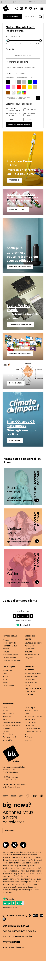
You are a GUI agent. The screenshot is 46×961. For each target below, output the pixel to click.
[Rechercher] (40, 16)
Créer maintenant (23, 202)
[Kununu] (23, 845)
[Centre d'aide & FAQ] (4, 915)
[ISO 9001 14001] (27, 796)
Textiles (6, 731)
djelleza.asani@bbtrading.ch (19, 542)
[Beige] (35, 87)
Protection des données (17, 937)
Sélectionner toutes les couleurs (19, 78)
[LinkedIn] (6, 845)
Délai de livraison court (14, 110)
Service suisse (7, 2)
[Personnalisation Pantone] (24, 92)
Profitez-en (23, 158)
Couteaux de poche (33, 643)
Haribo (5, 677)
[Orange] (24, 87)
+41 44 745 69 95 (14, 498)
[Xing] (14, 845)
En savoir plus (23, 376)
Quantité (10, 49)
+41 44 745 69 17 (14, 539)
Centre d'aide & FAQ (12, 661)
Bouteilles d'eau (32, 655)
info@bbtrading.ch (11, 777)
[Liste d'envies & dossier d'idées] (30, 8)
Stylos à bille (30, 649)
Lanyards (29, 658)
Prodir (5, 683)
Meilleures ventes (31, 115)
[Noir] (8, 81)
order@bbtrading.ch (12, 787)
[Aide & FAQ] (16, 8)
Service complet (10, 658)
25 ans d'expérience (20, 2)
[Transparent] (13, 92)
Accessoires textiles (33, 717)
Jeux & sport (30, 708)
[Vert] (29, 81)
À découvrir (23, 419)
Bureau (6, 711)
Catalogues (30, 680)
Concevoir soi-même (14, 115)
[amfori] (5, 796)
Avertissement (11, 942)
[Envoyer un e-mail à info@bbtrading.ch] (21, 8)
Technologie (8, 734)
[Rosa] (13, 87)
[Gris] (18, 81)
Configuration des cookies (19, 931)
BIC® (5, 680)
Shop (5, 708)
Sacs (5, 720)
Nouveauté (31, 110)
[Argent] (24, 81)
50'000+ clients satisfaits (38, 2)
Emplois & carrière (33, 689)
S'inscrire (9, 830)
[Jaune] (29, 87)
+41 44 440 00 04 (9, 780)
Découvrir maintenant (23, 245)
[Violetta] (8, 87)
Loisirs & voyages (32, 729)
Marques (28, 740)
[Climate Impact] (21, 796)
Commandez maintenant (23, 303)
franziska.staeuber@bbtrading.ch (21, 501)
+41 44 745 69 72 (14, 580)
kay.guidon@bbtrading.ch (18, 583)
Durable (12, 120)
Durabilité (29, 695)
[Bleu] (35, 81)
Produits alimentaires (12, 723)
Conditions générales (16, 926)
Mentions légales (13, 947)
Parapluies (29, 646)
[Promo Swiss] (34, 796)
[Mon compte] (25, 8)
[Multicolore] (18, 92)
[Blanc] (13, 81)
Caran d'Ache (8, 686)
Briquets (28, 652)
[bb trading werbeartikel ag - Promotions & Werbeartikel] (6, 8)
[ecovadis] (13, 796)
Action (29, 120)
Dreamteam (30, 691)
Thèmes (28, 737)
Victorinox (7, 671)
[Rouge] (18, 87)
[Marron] (8, 92)
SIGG (5, 674)
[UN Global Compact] (41, 796)
